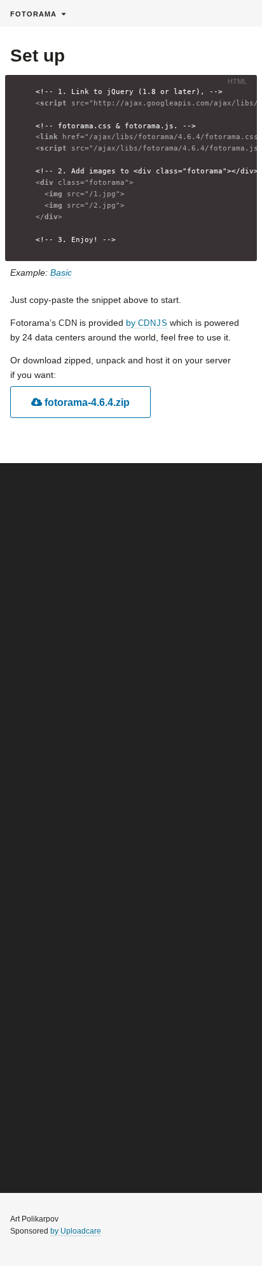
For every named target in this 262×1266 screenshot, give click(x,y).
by (146, 323)
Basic (61, 272)
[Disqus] (131, 655)
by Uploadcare (75, 1231)
